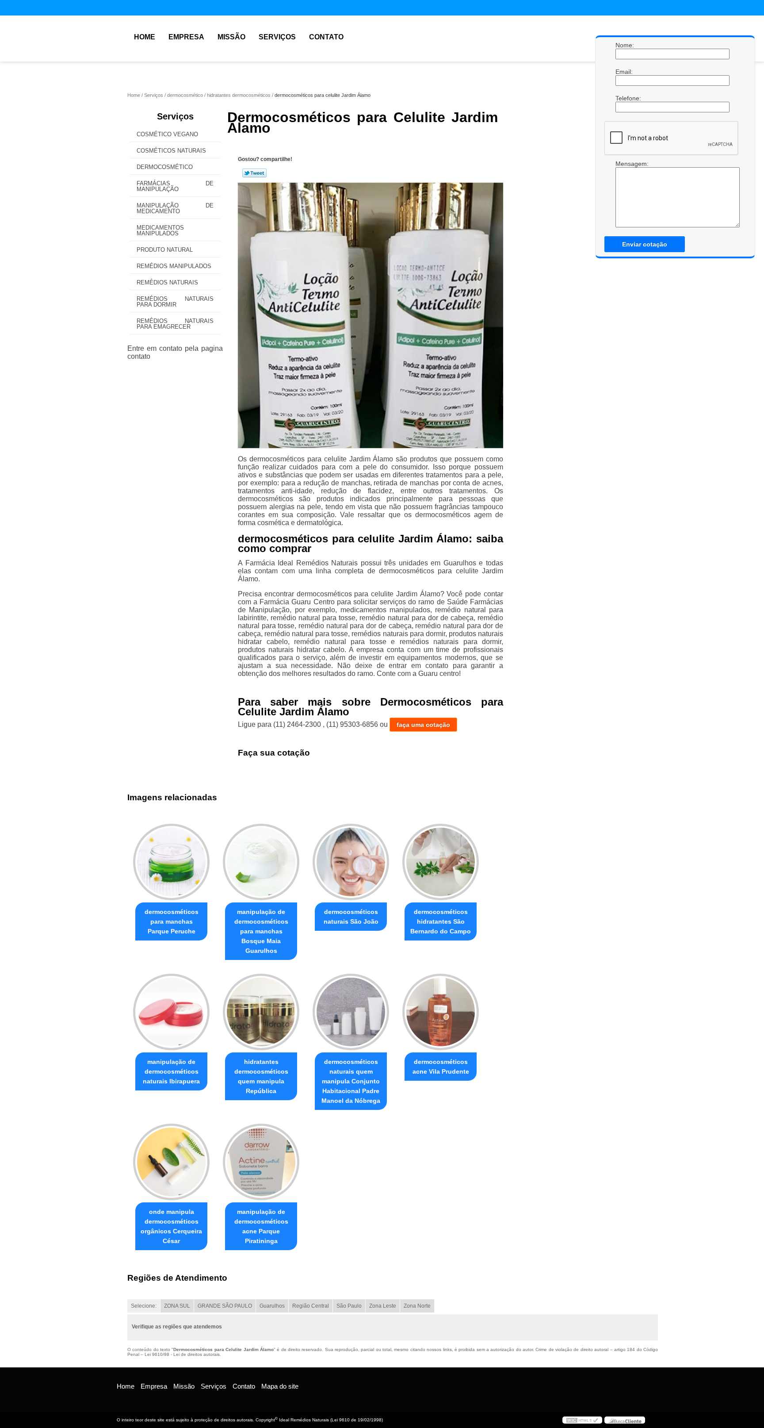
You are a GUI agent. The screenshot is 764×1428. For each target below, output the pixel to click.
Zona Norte (417, 1306)
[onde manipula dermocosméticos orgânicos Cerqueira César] (171, 1162)
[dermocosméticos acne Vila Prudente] (440, 1012)
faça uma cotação (423, 724)
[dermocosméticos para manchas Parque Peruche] (171, 862)
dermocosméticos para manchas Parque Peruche (172, 921)
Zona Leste (382, 1306)
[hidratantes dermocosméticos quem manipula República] (261, 1012)
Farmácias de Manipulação (175, 186)
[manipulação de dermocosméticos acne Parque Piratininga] (261, 1162)
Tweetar (254, 173)
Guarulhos (272, 1306)
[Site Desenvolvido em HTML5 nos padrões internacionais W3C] (582, 1420)
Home (144, 37)
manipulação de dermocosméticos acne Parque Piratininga (261, 1226)
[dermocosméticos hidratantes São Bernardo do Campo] (440, 862)
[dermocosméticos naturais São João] (351, 862)
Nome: (624, 45)
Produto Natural (165, 249)
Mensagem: (624, 163)
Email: (624, 71)
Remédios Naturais (167, 282)
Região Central (310, 1306)
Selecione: (144, 1306)
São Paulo (349, 1306)
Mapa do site (279, 1386)
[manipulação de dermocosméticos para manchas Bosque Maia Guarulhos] (261, 862)
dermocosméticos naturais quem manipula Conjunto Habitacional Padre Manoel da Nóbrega (350, 1081)
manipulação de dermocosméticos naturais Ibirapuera (171, 1071)
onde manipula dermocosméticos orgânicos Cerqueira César (171, 1226)
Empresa (186, 37)
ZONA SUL (177, 1306)
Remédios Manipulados (174, 266)
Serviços (277, 37)
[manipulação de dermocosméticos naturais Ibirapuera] (171, 1012)
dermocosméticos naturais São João (351, 916)
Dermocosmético (165, 167)
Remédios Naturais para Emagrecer (175, 324)
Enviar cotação (644, 244)
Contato (326, 37)
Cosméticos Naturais (171, 150)
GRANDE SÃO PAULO (225, 1306)
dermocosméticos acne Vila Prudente (441, 1066)
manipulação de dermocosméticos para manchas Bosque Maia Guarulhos (261, 931)
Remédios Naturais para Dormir (175, 302)
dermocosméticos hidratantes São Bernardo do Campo (440, 921)
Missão (231, 37)
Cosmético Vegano (167, 134)
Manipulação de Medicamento (175, 208)
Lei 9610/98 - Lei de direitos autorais (182, 1354)
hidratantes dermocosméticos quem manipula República (261, 1076)
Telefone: (624, 98)
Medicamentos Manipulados (160, 230)
